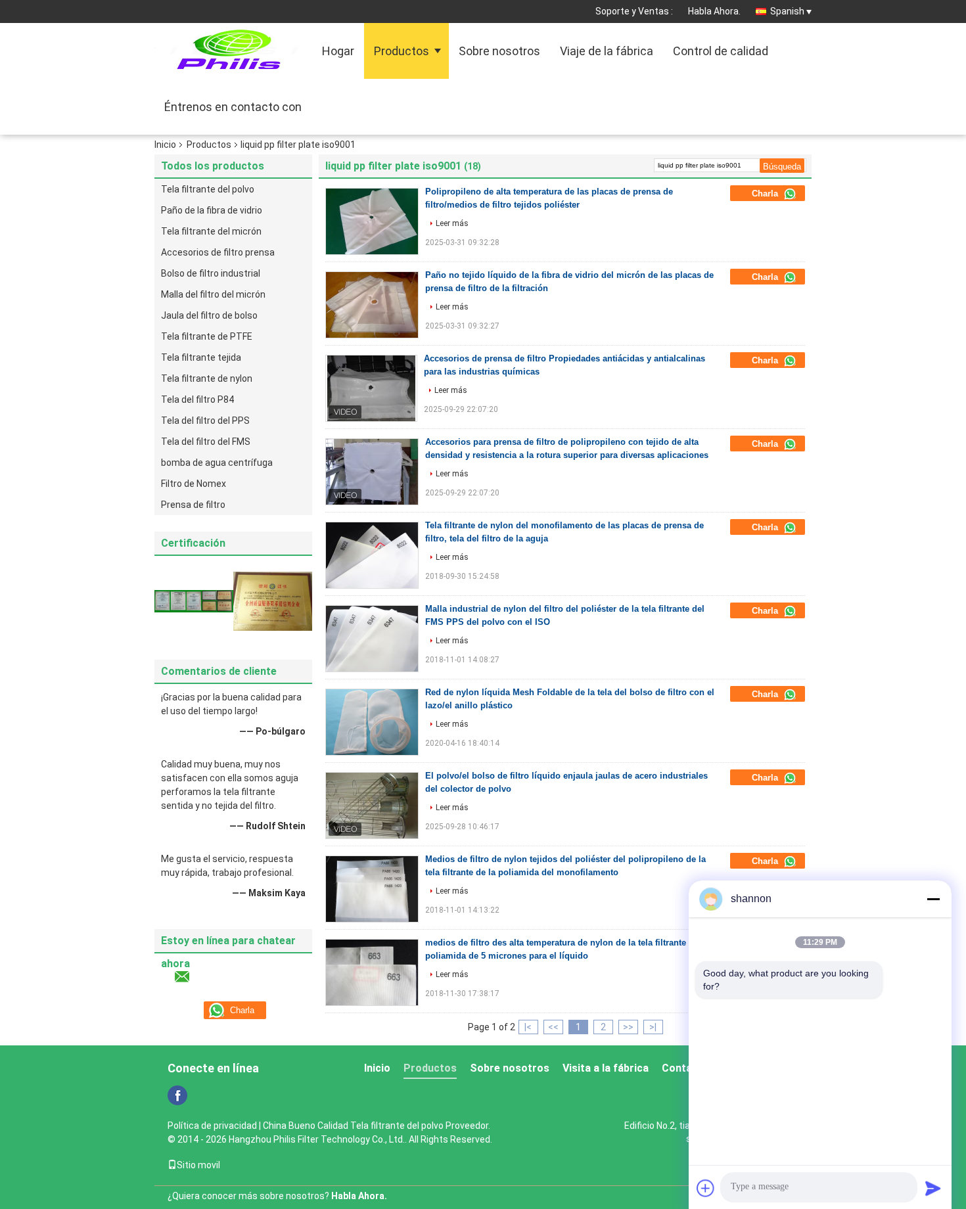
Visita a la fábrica (606, 1068)
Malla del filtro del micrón (213, 294)
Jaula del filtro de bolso (209, 315)
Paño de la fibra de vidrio (211, 210)
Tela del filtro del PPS (205, 420)
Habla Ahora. (714, 11)
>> (628, 1027)
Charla (766, 193)
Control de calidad (720, 51)
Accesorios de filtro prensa (218, 252)
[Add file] (706, 1188)
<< (553, 1027)
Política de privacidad (212, 1125)
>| (652, 1027)
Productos (401, 51)
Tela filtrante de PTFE (206, 336)
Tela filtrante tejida (201, 357)
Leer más (452, 223)
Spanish (787, 11)
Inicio (165, 144)
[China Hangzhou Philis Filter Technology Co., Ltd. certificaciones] (193, 600)
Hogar (338, 51)
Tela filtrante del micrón (211, 231)
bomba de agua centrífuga (217, 462)
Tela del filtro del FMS (205, 441)
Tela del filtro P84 (197, 399)
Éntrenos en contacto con (233, 107)
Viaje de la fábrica (606, 51)
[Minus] (933, 899)
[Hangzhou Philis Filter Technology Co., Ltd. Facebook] (177, 1095)
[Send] (933, 1188)
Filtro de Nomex (193, 483)
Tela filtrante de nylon (206, 378)
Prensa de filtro (193, 504)
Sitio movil (198, 1165)
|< (528, 1027)
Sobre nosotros (499, 51)
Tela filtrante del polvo (207, 189)
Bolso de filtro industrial (210, 273)
